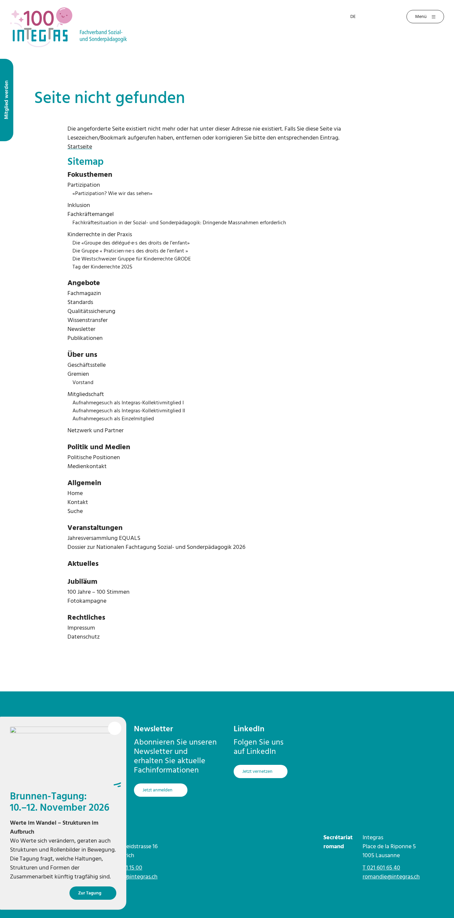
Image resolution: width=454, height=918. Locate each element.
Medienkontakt (87, 466)
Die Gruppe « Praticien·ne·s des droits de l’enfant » (130, 251)
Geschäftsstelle (86, 365)
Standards (80, 302)
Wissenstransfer (87, 320)
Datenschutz (83, 637)
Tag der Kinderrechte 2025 (102, 267)
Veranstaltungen (95, 528)
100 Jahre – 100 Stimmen (98, 592)
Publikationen (85, 338)
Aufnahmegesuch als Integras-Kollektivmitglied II (128, 411)
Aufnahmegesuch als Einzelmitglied (113, 419)
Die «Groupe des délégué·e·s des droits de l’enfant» (131, 243)
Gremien (78, 374)
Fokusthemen (89, 175)
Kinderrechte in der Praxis (99, 235)
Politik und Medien (98, 447)
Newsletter (81, 329)
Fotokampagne (86, 601)
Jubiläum (82, 582)
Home (75, 493)
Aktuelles (83, 564)
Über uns (82, 355)
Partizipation (83, 185)
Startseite (79, 147)
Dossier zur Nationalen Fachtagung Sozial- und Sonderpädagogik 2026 (156, 547)
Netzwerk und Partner (95, 431)
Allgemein (84, 483)
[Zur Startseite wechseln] (68, 27)
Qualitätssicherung (91, 311)
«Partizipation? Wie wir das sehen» (112, 193)
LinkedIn (249, 729)
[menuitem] (227, 175)
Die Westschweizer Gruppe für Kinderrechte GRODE (131, 259)
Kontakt (77, 502)
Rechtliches (86, 618)
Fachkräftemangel (90, 214)
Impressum (81, 628)
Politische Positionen (93, 457)
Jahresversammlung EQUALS (103, 538)
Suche (75, 511)
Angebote (83, 283)
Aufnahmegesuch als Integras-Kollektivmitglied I (128, 403)
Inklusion (78, 205)
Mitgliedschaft (85, 394)
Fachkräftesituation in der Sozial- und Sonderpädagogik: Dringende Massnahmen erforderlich (179, 223)
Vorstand (82, 382)
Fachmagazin (84, 293)
